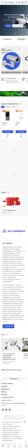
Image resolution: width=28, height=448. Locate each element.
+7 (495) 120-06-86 (7, 397)
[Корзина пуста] (25, 2)
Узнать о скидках (17, 25)
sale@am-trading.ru (6, 400)
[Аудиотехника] (14, 93)
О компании (8, 326)
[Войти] (22, 2)
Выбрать (8, 25)
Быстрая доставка (11, 78)
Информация (5, 389)
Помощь (4, 392)
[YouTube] (6, 409)
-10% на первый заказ (9, 210)
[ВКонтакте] (2, 409)
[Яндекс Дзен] (9, 409)
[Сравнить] (7, 137)
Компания (4, 386)
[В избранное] (7, 135)
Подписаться (14, 378)
